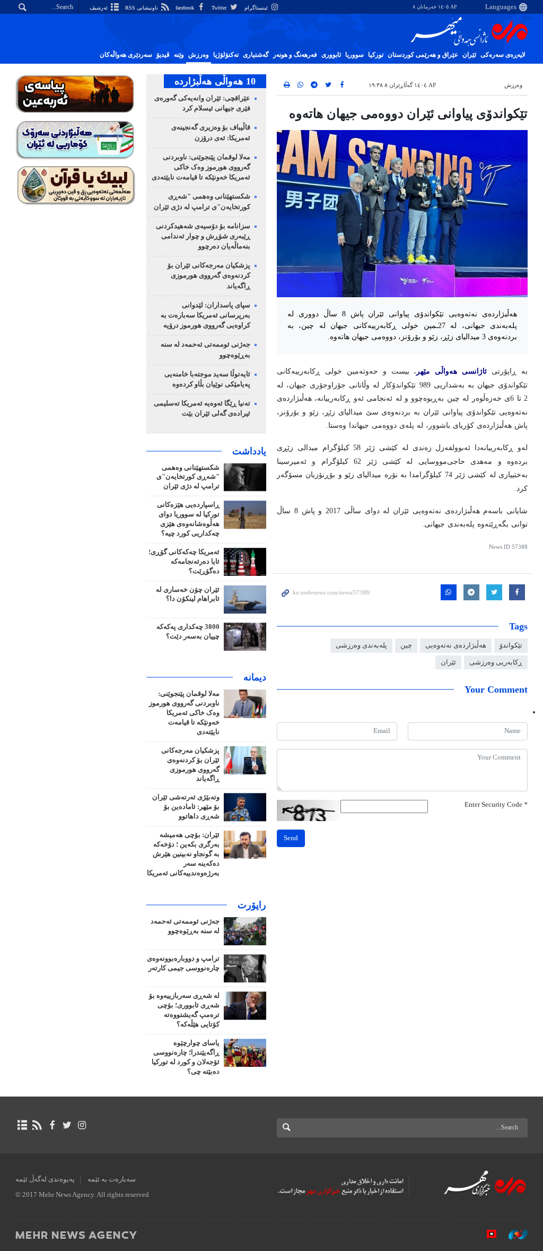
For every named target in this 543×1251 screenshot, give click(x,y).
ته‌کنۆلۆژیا (226, 54)
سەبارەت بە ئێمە (111, 1179)
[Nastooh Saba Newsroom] (513, 1234)
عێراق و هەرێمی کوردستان (423, 54)
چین (406, 645)
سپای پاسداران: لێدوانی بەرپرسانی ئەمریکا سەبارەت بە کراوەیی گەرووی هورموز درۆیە (205, 315)
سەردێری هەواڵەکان (126, 54)
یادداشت (249, 451)
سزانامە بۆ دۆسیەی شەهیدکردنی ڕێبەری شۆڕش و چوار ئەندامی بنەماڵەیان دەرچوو (203, 236)
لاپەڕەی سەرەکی (503, 54)
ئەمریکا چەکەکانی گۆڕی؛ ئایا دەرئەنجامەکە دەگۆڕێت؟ (184, 561)
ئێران (469, 54)
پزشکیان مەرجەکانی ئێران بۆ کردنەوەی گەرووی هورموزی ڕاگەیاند (209, 275)
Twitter (220, 8)
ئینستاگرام (256, 8)
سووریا (354, 54)
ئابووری (331, 54)
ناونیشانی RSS (142, 8)
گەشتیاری (256, 54)
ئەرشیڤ (99, 8)
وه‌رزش (198, 54)
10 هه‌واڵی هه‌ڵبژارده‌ (215, 81)
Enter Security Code (496, 804)
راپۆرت (252, 905)
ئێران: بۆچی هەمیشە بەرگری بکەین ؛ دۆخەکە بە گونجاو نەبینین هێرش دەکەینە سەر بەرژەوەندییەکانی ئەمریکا (183, 854)
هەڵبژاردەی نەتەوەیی (455, 645)
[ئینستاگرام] (82, 1125)
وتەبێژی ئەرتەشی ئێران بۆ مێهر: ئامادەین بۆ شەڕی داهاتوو (186, 806)
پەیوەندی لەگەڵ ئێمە (45, 1179)
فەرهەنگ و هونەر (295, 54)
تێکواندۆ (511, 645)
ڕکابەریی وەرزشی (495, 662)
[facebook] (51, 1125)
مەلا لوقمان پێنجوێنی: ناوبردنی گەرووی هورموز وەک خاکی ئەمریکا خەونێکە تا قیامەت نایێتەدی (201, 167)
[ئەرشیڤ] (22, 1125)
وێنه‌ (179, 54)
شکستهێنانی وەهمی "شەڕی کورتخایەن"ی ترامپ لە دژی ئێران (188, 477)
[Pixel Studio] (486, 1234)
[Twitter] (67, 1125)
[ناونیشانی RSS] (36, 1125)
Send (291, 838)
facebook (186, 8)
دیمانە (254, 677)
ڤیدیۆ (163, 54)
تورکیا (375, 54)
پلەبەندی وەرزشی (361, 645)
